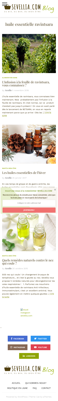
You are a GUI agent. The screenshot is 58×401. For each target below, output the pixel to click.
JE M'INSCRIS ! (29, 210)
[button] (28, 190)
